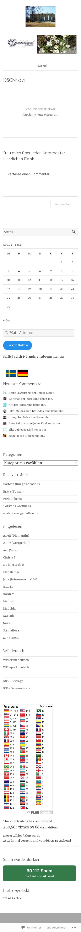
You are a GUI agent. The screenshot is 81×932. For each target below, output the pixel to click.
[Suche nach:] (40, 232)
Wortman (14, 398)
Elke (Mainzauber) (20, 411)
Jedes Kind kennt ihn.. (39, 398)
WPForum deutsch (16, 660)
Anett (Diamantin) (16, 535)
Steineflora (11, 630)
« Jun (6, 320)
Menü (42, 66)
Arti (11, 404)
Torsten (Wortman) (17, 506)
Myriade (9, 616)
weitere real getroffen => (20, 513)
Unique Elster (45, 392)
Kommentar (62, 204)
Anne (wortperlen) (16, 543)
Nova (6, 623)
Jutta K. (8, 586)
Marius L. (9, 601)
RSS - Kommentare (16, 688)
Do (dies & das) (13, 565)
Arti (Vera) (10, 550)
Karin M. (9, 594)
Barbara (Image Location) (21, 484)
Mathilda (9, 608)
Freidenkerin (12, 499)
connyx (13, 417)
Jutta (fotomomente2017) (20, 579)
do (10, 435)
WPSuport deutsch (16, 667)
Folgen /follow (17, 345)
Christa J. (9, 557)
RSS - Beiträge (13, 681)
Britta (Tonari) (13, 491)
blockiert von (44, 874)
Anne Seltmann (18, 423)
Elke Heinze (11, 572)
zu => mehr (11, 638)
